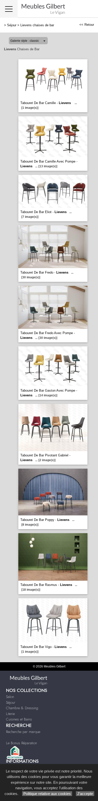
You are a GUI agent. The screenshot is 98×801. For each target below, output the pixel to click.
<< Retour (86, 25)
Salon (10, 696)
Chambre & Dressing (22, 708)
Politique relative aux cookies (47, 793)
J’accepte (85, 793)
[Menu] (9, 9)
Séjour (11, 25)
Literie (10, 713)
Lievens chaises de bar (37, 25)
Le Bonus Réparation (21, 743)
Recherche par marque (23, 731)
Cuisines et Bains (19, 719)
